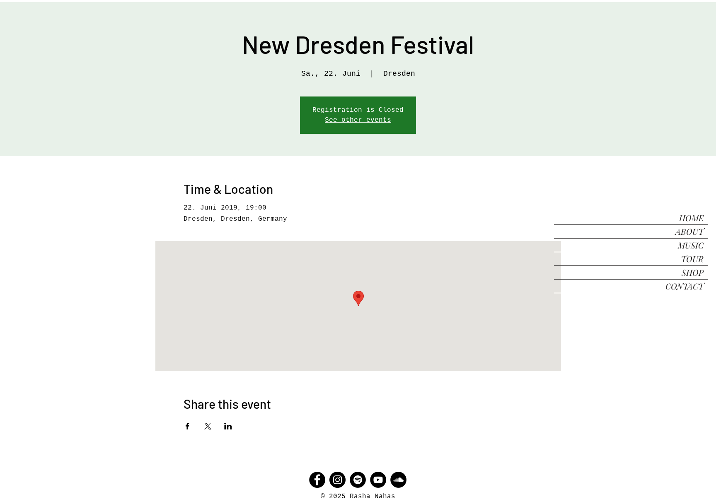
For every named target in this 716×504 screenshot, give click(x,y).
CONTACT (684, 286)
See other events (358, 120)
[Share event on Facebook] (187, 426)
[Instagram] (337, 480)
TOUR (692, 258)
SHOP (693, 272)
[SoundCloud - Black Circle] (398, 480)
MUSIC (691, 245)
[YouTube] (378, 480)
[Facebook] (317, 480)
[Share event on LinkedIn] (228, 426)
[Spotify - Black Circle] (358, 480)
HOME (691, 217)
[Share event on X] (208, 426)
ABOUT (689, 231)
